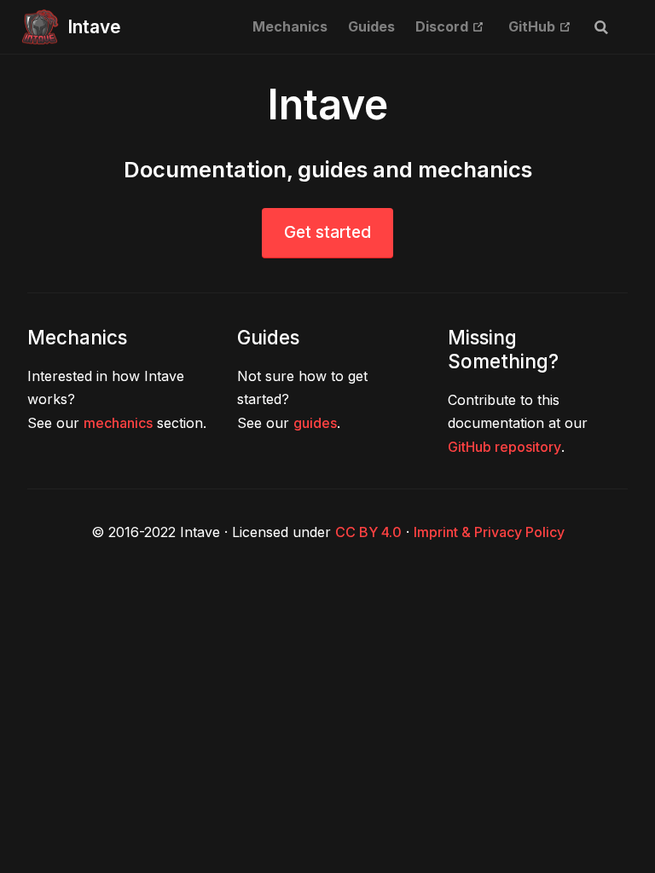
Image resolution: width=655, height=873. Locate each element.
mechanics (118, 422)
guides (315, 422)
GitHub (539, 26)
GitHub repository (504, 446)
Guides (371, 26)
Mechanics (290, 26)
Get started (327, 232)
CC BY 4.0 (368, 532)
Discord (449, 26)
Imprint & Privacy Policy (489, 532)
